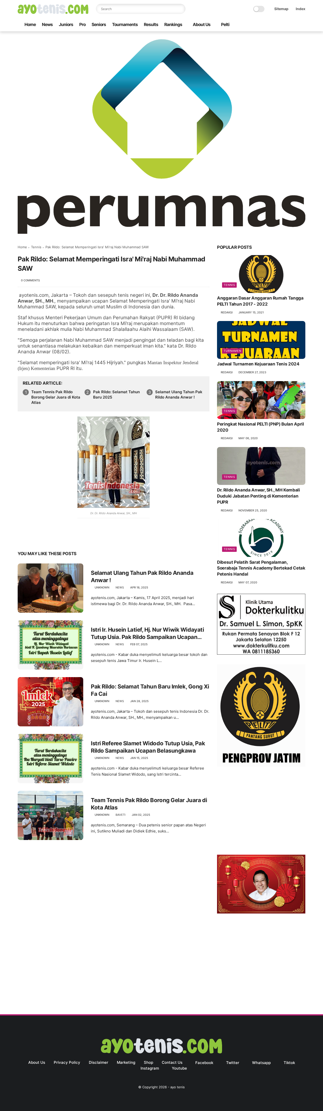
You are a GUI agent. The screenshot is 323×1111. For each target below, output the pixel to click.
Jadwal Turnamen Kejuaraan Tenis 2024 (258, 364)
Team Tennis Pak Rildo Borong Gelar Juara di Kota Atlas (55, 397)
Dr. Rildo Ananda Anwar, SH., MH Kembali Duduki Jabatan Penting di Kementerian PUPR (258, 496)
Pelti (225, 24)
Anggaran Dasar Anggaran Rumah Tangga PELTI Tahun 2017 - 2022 (260, 301)
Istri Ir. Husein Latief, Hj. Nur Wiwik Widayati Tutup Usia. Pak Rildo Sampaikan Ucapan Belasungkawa (147, 633)
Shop (148, 1062)
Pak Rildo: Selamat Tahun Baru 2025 (116, 394)
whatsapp (261, 1062)
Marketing (126, 1062)
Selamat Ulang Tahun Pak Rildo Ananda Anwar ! (178, 394)
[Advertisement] (261, 811)
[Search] (180, 9)
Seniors (99, 24)
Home (30, 24)
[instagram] (294, 25)
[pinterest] (52, 537)
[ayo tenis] (53, 12)
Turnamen (232, 351)
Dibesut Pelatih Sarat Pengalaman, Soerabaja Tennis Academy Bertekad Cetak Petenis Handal (261, 568)
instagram (150, 1068)
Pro (82, 24)
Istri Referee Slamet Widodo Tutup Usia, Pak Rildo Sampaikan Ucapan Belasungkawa (148, 747)
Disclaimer (98, 1062)
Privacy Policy (67, 1062)
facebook (204, 1062)
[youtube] (302, 25)
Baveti (120, 815)
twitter (232, 1062)
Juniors (66, 24)
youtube (179, 1068)
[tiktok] (286, 25)
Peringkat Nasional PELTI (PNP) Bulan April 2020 (260, 427)
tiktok (289, 1062)
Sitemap (281, 9)
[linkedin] (62, 537)
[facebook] (262, 25)
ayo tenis (177, 1087)
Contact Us (172, 1062)
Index (300, 9)
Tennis (36, 247)
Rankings (173, 24)
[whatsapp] (278, 25)
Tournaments (125, 24)
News (47, 24)
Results (151, 24)
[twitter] (270, 25)
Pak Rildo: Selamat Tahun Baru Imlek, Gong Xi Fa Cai (150, 690)
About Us (201, 24)
